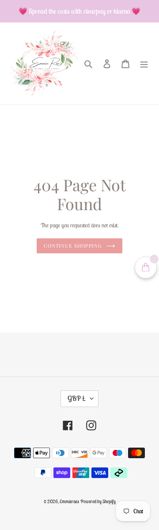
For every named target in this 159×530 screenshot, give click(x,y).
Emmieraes (69, 501)
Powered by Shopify (98, 501)
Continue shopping (73, 245)
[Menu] (144, 63)
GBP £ (77, 398)
